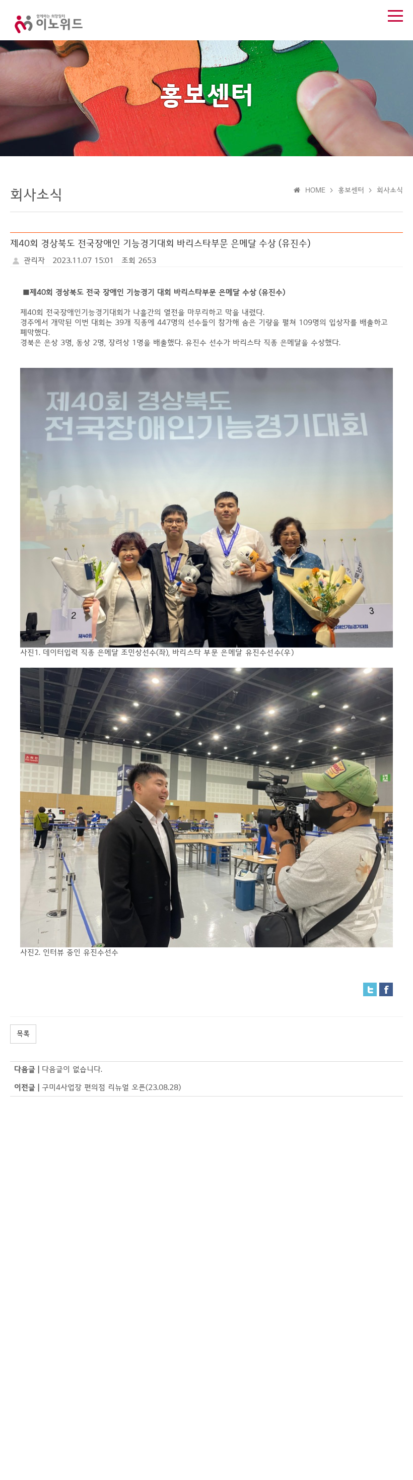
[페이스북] (386, 989)
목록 (23, 1034)
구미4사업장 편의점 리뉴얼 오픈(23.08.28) (111, 1087)
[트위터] (370, 989)
